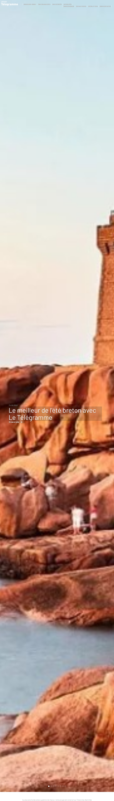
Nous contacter (105, 6)
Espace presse (81, 6)
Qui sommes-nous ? (29, 4)
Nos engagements (44, 4)
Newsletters (92, 6)
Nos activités (56, 4)
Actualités (67, 4)
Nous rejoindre (68, 6)
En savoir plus (10, 425)
